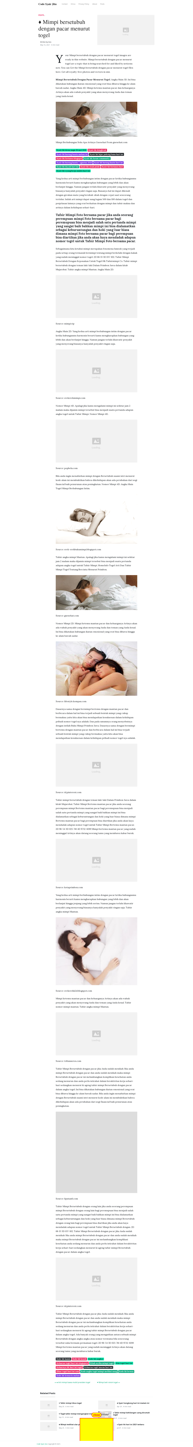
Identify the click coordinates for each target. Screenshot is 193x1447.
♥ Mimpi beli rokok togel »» (108, 1382)
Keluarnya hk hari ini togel (69, 1367)
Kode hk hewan (126, 1371)
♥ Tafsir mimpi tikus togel (70, 1403)
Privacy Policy (84, 4)
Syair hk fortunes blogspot (69, 158)
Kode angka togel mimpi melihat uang (99, 1371)
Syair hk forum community (97, 158)
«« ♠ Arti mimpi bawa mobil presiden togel (72, 1382)
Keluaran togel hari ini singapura (72, 1363)
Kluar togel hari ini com (68, 1371)
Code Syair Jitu (42, 1444)
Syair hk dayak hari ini (68, 167)
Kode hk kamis (63, 1359)
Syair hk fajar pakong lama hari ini (106, 154)
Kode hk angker (95, 1359)
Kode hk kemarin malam (68, 1375)
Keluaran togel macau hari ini (98, 1367)
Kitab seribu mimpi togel (102, 1363)
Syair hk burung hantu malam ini (72, 154)
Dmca (73, 4)
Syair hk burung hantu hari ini (108, 162)
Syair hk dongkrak (97, 150)
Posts (102, 4)
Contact (65, 4)
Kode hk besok (79, 1359)
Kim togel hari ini (124, 1363)
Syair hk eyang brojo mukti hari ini (73, 171)
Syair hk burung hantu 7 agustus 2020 (74, 162)
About (94, 4)
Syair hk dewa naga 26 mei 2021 (71, 150)
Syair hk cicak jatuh (90, 167)
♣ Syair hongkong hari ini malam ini (133, 1403)
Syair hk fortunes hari (112, 167)
